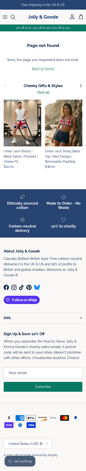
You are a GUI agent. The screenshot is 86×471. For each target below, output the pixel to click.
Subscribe (43, 387)
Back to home (43, 69)
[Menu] (5, 17)
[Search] (15, 17)
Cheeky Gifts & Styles (43, 85)
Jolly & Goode (22, 455)
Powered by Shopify (45, 455)
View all (43, 92)
